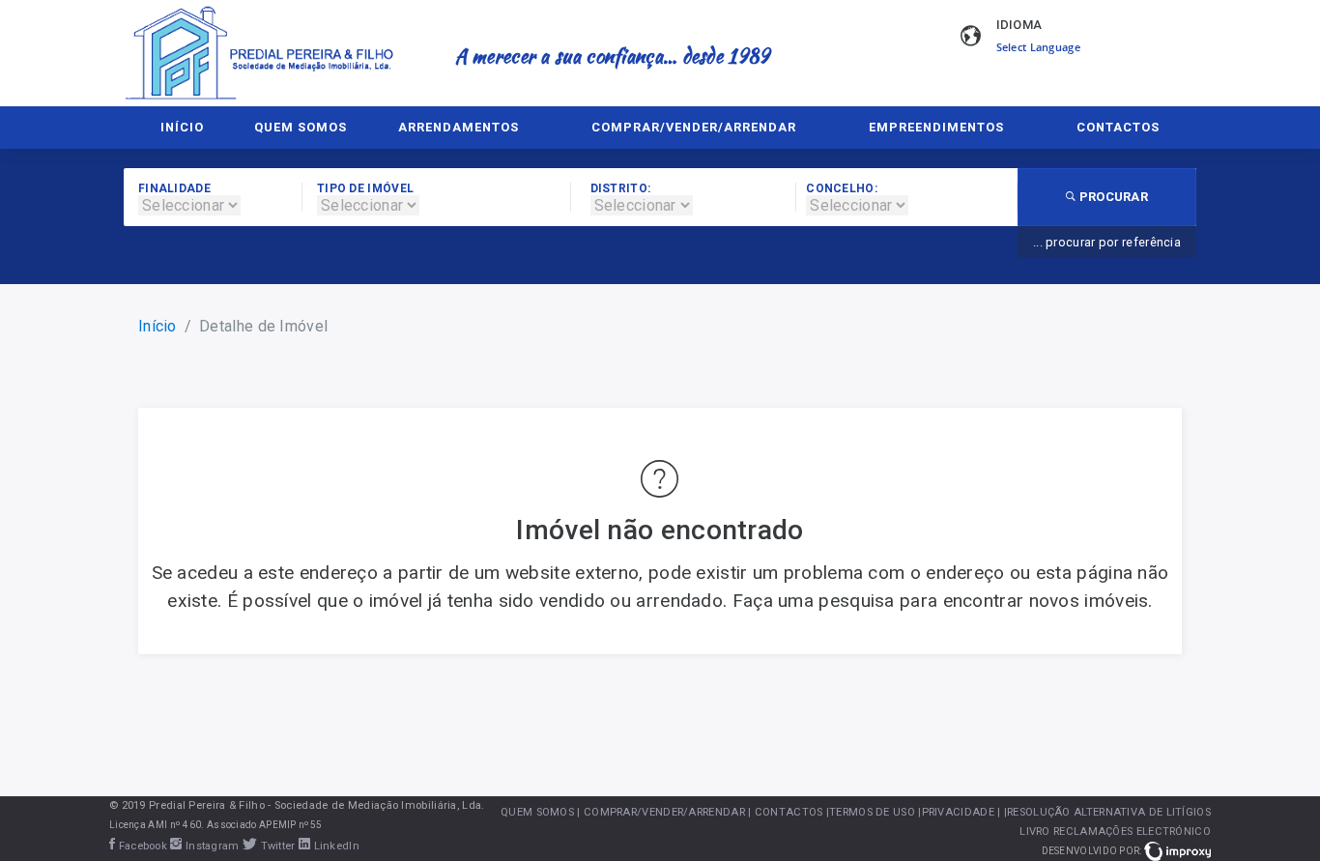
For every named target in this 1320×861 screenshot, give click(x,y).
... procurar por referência (1107, 242)
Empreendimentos (936, 127)
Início (182, 127)
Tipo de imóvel (365, 188)
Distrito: (620, 188)
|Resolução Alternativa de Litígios (1107, 812)
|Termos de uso (870, 812)
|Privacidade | (959, 812)
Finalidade (174, 188)
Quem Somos (300, 127)
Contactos (1118, 127)
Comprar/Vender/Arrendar (693, 127)
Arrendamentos (458, 127)
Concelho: (841, 188)
